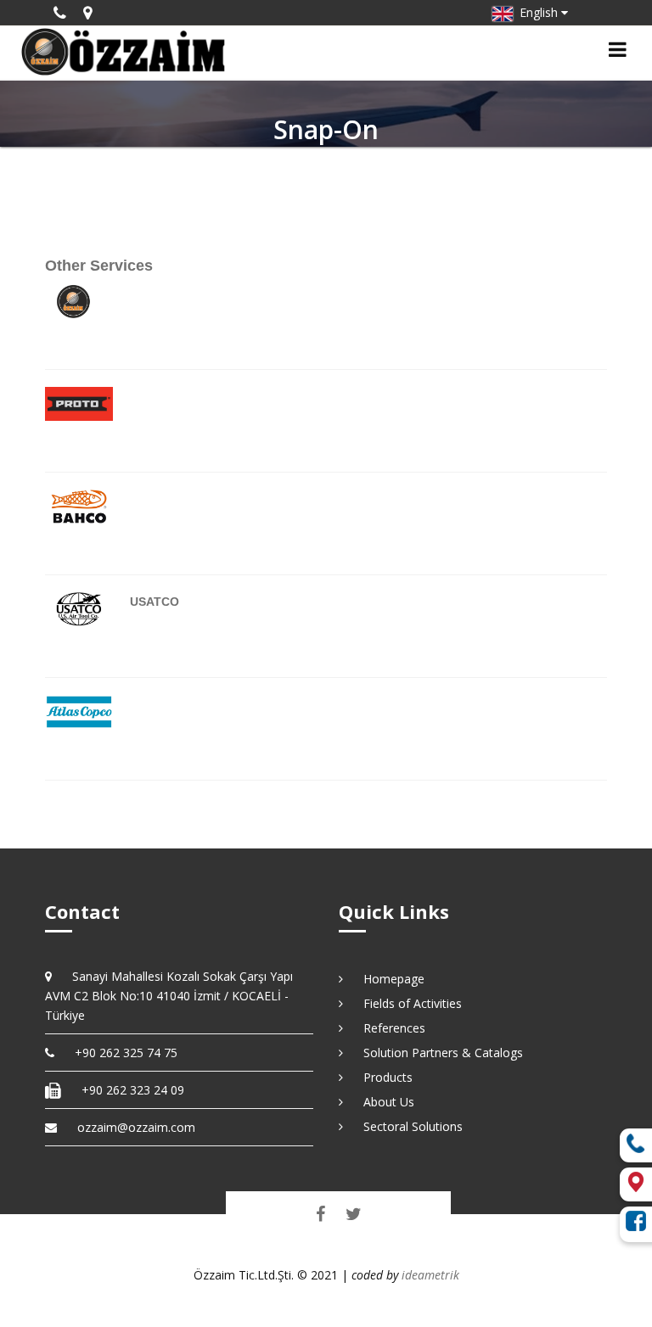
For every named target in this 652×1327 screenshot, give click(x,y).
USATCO (154, 601)
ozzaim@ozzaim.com (136, 1127)
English (537, 12)
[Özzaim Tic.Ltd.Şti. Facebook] (320, 1213)
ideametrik (430, 1275)
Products (382, 1077)
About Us (382, 1102)
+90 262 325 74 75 (120, 1052)
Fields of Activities (406, 1003)
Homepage (387, 979)
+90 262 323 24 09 (127, 1090)
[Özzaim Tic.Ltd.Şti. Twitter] (353, 1213)
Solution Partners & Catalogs (437, 1052)
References (388, 1028)
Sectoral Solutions (407, 1126)
